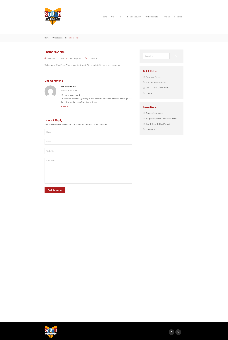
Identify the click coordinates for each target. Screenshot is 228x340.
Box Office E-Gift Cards (156, 82)
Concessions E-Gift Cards (157, 88)
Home (104, 17)
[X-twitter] (178, 332)
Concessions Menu (154, 113)
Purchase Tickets (154, 77)
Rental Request (134, 17)
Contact (178, 17)
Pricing (167, 17)
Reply (65, 107)
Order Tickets (151, 17)
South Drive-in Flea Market (158, 124)
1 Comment (93, 58)
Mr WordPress (68, 86)
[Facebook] (171, 332)
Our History (116, 17)
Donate (149, 93)
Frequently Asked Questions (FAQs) (161, 118)
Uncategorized (59, 38)
